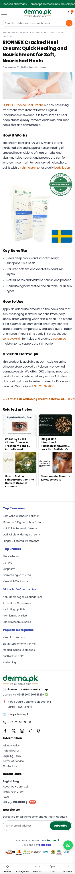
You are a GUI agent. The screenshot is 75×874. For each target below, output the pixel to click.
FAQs (6, 797)
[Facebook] (5, 730)
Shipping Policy (12, 756)
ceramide (59, 339)
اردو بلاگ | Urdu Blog (19, 802)
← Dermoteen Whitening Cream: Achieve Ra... (34, 399)
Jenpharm (9, 569)
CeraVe (7, 562)
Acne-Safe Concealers (17, 603)
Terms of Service (13, 761)
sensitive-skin (12, 339)
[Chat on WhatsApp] (68, 845)
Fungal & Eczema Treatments (21, 541)
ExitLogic (45, 845)
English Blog (11, 781)
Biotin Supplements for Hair (19, 644)
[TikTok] (30, 730)
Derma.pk (53, 840)
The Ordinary (11, 556)
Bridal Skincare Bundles (17, 622)
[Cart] (70, 13)
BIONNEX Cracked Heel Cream (23, 105)
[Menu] (4, 13)
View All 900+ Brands (15, 581)
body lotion (62, 168)
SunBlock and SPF (13, 656)
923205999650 (44, 386)
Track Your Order (13, 792)
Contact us (10, 766)
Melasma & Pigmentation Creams (23, 522)
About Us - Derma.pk (16, 786)
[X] (13, 730)
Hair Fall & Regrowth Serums (20, 528)
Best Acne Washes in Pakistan (21, 516)
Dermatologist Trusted (17, 575)
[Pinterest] (38, 730)
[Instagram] (22, 730)
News (15, 32)
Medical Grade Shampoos (19, 650)
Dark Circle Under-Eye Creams (22, 534)
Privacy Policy (11, 745)
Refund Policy (11, 750)
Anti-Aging (9, 662)
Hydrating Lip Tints (14, 609)
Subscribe (61, 825)
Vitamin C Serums (14, 637)
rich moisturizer (30, 168)
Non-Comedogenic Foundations (22, 597)
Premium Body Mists (15, 615)
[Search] (69, 23)
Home (6, 32)
